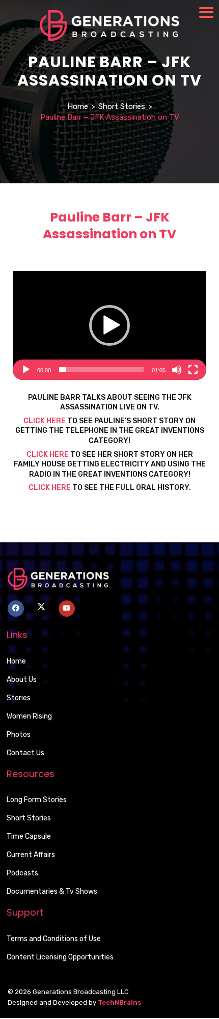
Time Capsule (29, 836)
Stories (19, 698)
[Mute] (177, 370)
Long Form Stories (37, 799)
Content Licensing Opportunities (60, 957)
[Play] (26, 370)
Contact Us (25, 753)
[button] (109, 325)
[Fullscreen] (193, 370)
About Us (22, 679)
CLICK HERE (44, 421)
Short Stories (121, 106)
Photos (19, 734)
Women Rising (29, 716)
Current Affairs (31, 854)
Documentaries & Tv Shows (52, 891)
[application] (109, 325)
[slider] (101, 369)
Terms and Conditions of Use (54, 938)
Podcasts (22, 873)
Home (77, 106)
